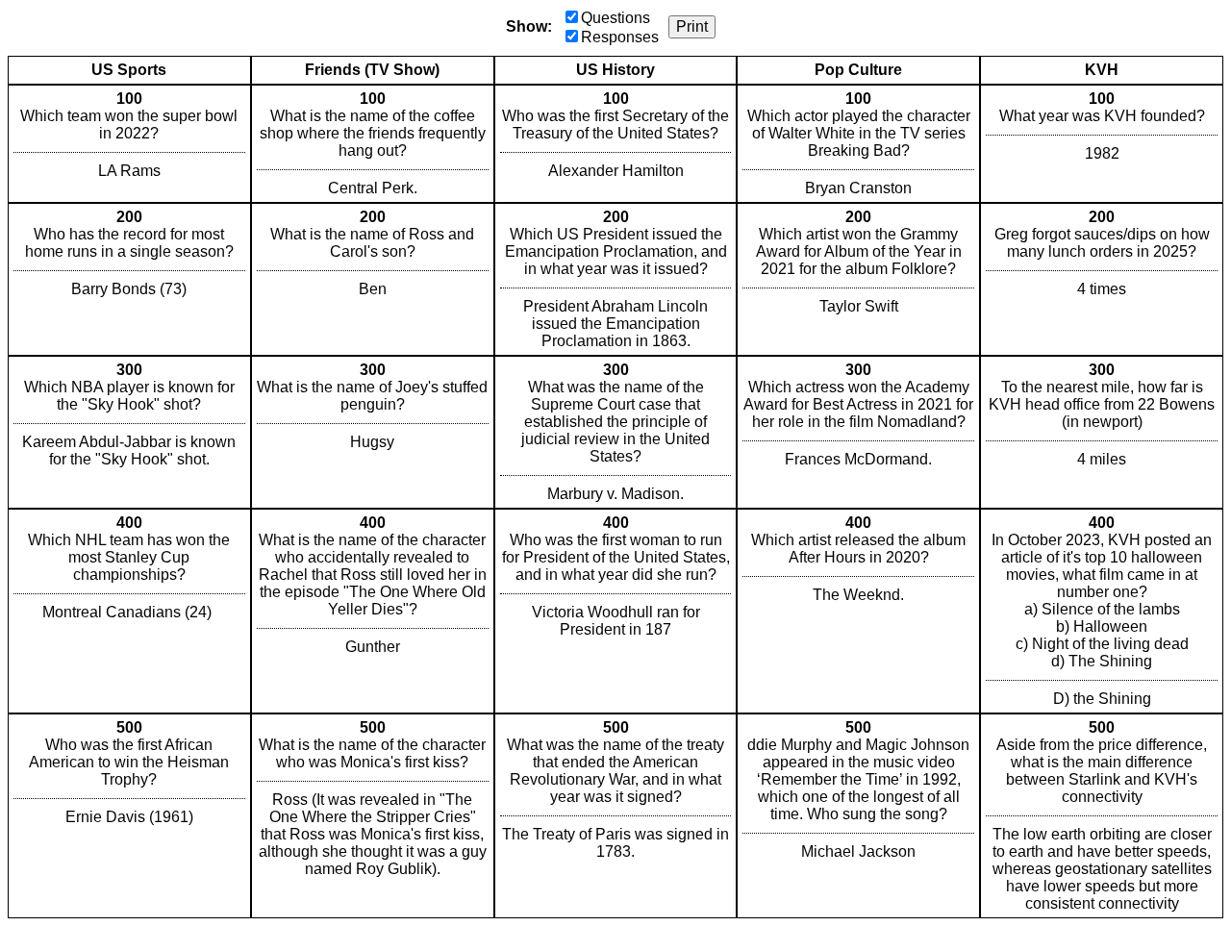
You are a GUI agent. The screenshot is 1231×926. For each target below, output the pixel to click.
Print (692, 26)
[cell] (129, 144)
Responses (620, 37)
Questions (615, 18)
